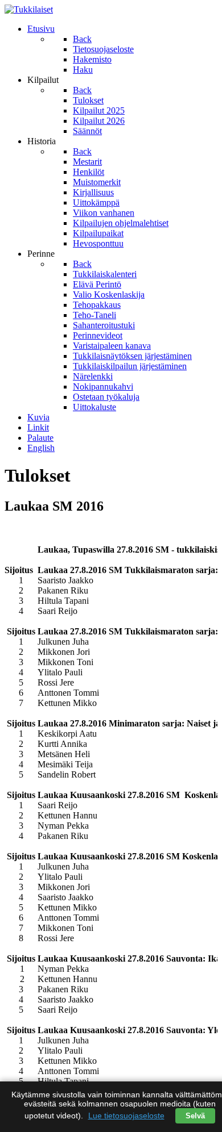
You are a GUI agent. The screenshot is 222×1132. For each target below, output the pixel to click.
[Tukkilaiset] (29, 9)
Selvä (195, 1116)
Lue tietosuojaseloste (126, 1115)
